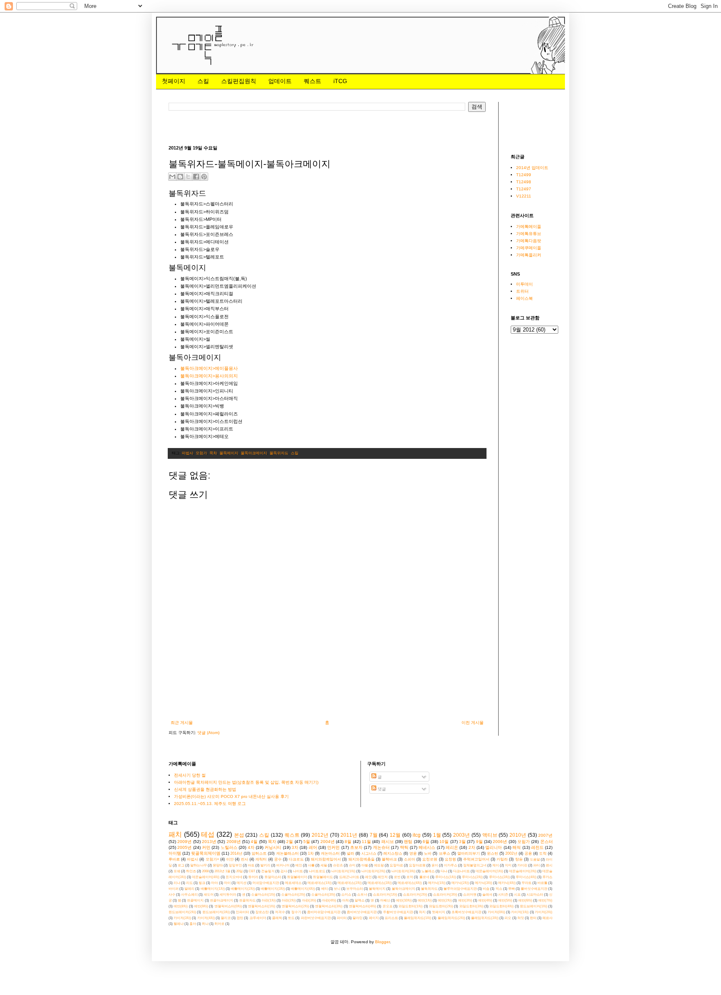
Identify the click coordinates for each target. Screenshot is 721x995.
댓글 (381, 789)
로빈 (397, 877)
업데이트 (280, 81)
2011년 (348, 835)
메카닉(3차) (483, 883)
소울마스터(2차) (293, 894)
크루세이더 (258, 918)
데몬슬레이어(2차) (523, 871)
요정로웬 (429, 859)
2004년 (327, 841)
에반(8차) (181, 906)
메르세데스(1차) (320, 883)
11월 (366, 841)
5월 (306, 841)
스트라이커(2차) (415, 894)
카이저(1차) (520, 912)
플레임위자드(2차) (451, 918)
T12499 (523, 174)
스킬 (203, 81)
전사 (244, 859)
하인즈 (191, 871)
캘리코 (226, 918)
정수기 (296, 912)
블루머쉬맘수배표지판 (460, 889)
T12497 (523, 189)
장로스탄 (262, 912)
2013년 (209, 841)
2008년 (234, 841)
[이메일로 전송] (172, 176)
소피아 (409, 859)
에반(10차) (404, 900)
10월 (444, 841)
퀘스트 (312, 81)
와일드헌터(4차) (501, 906)
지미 (508, 865)
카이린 (522, 865)
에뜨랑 (379, 865)
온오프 (388, 906)
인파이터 (242, 912)
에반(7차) (545, 900)
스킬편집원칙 (238, 81)
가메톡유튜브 (528, 233)
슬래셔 (487, 894)
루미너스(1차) (445, 877)
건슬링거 (268, 871)
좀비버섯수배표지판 (362, 912)
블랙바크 (389, 859)
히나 (205, 924)
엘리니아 (493, 847)
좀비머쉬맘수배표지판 (323, 912)
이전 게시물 (472, 722)
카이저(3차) (182, 918)
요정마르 (396, 865)
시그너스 (368, 853)
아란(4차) (329, 900)
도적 (543, 853)
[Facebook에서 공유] (196, 176)
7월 (374, 835)
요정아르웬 (417, 865)
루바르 (174, 859)
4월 (254, 841)
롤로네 (424, 877)
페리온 (452, 847)
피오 (507, 918)
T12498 (523, 182)
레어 (313, 847)
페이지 (374, 918)
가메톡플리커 (528, 255)
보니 (337, 889)
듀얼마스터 (273, 877)
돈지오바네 (234, 877)
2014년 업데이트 (532, 167)
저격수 (280, 912)
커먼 (206, 847)
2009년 (184, 841)
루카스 (547, 877)
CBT (252, 871)
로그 (181, 865)
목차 (213, 453)
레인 (368, 877)
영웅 (413, 853)
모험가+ (212, 859)
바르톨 (542, 883)
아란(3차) (309, 900)
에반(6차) (525, 900)
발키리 (265, 865)
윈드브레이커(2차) (182, 912)
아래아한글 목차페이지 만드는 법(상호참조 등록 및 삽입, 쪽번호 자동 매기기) (246, 782)
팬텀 (408, 841)
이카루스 (450, 865)
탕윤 (519, 859)
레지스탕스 (392, 853)
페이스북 (524, 298)
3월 (462, 841)
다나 (444, 871)
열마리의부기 (468, 853)
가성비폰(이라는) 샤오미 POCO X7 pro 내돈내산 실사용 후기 (231, 796)
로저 (409, 877)
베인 (298, 865)
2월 (289, 841)
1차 (311, 853)
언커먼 (333, 847)
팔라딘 (358, 918)
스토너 (362, 894)
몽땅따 (218, 865)
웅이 (434, 865)
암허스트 (259, 853)
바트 (251, 865)
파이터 (342, 918)
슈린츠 (338, 865)
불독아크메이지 (254, 453)
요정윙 (450, 859)
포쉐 (177, 871)
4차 (251, 847)
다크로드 (296, 859)
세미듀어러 (227, 894)
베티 (324, 889)
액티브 (489, 835)
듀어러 (253, 877)
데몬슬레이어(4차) (205, 877)
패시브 (387, 841)
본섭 (239, 835)
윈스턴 (492, 853)
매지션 (242, 883)
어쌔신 (385, 900)
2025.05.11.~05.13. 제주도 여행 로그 (210, 803)
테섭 (207, 834)
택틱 (404, 847)
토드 (291, 918)
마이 (227, 883)
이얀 (230, 859)
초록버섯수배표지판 (466, 912)
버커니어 (283, 865)
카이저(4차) (206, 918)
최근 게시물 (182, 722)
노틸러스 (229, 847)
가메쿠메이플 (528, 248)
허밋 (520, 918)
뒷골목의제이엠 (205, 853)
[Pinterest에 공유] (204, 176)
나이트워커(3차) (403, 871)
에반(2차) (445, 900)
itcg (417, 835)
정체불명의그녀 (475, 865)
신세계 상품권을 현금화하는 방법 (205, 789)
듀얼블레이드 (323, 877)
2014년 (236, 853)
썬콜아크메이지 (221, 900)
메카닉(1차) (437, 883)
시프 (517, 894)
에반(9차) (201, 906)
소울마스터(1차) (263, 894)
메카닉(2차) (460, 883)
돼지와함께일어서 (326, 859)
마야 (214, 883)
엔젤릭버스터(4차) (362, 906)
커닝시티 (273, 847)
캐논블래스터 (287, 853)
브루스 (444, 853)
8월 (348, 841)
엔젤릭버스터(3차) (329, 906)
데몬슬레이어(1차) (489, 871)
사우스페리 (189, 894)
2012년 (320, 835)
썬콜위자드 (247, 900)
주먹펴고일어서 (476, 859)
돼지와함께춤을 (361, 859)
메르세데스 (293, 883)
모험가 (201, 453)
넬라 (350, 853)
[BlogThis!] (180, 176)
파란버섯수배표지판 (316, 918)
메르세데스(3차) (380, 883)
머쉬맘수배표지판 (265, 883)
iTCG (340, 81)
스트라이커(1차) (385, 894)
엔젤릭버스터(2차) (295, 906)
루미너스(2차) (472, 877)
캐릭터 (261, 859)
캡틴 (240, 918)
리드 (189, 883)
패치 (175, 834)
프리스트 (391, 918)
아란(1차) (269, 900)
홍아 (192, 924)
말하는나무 (198, 865)
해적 (516, 847)
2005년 (184, 847)
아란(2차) (289, 900)
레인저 (383, 877)
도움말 (535, 859)
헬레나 (179, 924)
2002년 (511, 853)
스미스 (346, 894)
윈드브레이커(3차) (216, 912)
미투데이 (524, 284)
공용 (528, 853)
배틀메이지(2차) (243, 889)
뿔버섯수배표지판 (534, 889)
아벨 (364, 865)
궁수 (278, 859)
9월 (479, 841)
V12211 (523, 196)
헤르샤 (547, 918)
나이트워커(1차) (343, 871)
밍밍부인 (235, 865)
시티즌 (503, 894)
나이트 (298, 871)
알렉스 (360, 900)
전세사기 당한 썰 (190, 775)
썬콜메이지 (195, 900)
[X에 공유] (188, 176)
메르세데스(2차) (350, 883)
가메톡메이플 (528, 226)
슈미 (352, 865)
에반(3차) (465, 900)
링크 (202, 883)
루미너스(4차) (526, 877)
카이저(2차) (543, 912)
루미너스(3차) (499, 877)
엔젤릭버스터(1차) (261, 906)
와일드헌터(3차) (471, 906)
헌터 (533, 918)
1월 (437, 835)
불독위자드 (279, 453)
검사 (283, 871)
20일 (239, 871)
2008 (205, 871)
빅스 (499, 889)
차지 (422, 912)
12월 (395, 835)
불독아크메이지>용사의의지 (209, 375)
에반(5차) (505, 900)
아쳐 (345, 900)
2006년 (500, 841)
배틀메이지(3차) (273, 889)
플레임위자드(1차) (417, 918)
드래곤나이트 (349, 877)
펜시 (549, 865)
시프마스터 (535, 894)
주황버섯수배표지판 (398, 912)
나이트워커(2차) (373, 871)
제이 (495, 865)
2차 (472, 847)
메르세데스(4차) (410, 883)
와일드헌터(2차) (441, 906)
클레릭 (277, 918)
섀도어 (209, 894)
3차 (295, 847)
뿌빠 (511, 889)
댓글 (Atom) (208, 732)
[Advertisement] (320, 127)
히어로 (219, 924)
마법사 (187, 453)
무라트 (527, 883)
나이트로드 (317, 871)
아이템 (175, 853)
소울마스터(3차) (323, 894)
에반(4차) (485, 900)
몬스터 (546, 841)
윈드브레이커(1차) (533, 906)
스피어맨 (469, 894)
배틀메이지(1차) (213, 889)
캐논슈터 (381, 847)
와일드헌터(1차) (410, 906)
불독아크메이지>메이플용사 (209, 368)
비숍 (486, 889)
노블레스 (428, 871)
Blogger (382, 941)
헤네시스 (426, 847)
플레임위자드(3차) (485, 918)
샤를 (311, 865)
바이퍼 (174, 889)
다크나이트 (461, 871)
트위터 (522, 291)
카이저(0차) (496, 912)
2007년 (545, 835)
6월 (426, 841)
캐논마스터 (330, 853)
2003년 (461, 835)
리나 (177, 883)
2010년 (517, 835)
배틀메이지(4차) (303, 889)
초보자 (356, 847)
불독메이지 (228, 453)
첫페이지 (173, 81)
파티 (536, 865)
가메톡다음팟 (528, 240)
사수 (172, 894)
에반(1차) (425, 900)
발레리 (189, 889)
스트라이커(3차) (445, 894)
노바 (427, 853)
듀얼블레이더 (297, 877)
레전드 (537, 847)
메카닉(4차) (507, 883)
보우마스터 (354, 889)
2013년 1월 (222, 871)
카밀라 (502, 859)
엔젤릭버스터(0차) (228, 906)
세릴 (323, 865)
